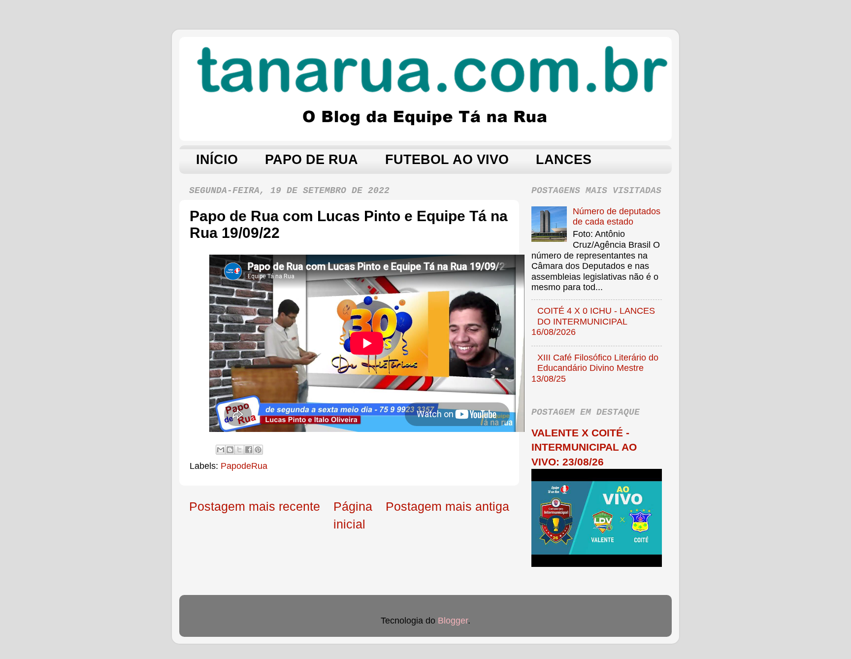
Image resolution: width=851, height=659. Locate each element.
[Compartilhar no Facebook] (249, 450)
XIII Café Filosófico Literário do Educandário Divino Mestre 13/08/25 (594, 368)
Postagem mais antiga (447, 506)
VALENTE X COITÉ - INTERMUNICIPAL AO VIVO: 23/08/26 (584, 447)
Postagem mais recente (254, 506)
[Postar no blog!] (230, 450)
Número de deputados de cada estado (616, 216)
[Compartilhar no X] (239, 450)
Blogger (453, 621)
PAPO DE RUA (311, 159)
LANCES (563, 159)
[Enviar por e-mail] (221, 450)
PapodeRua (244, 466)
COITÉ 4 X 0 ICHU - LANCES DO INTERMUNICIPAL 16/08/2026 (593, 321)
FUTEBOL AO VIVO (447, 159)
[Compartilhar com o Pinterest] (258, 450)
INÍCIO (217, 159)
